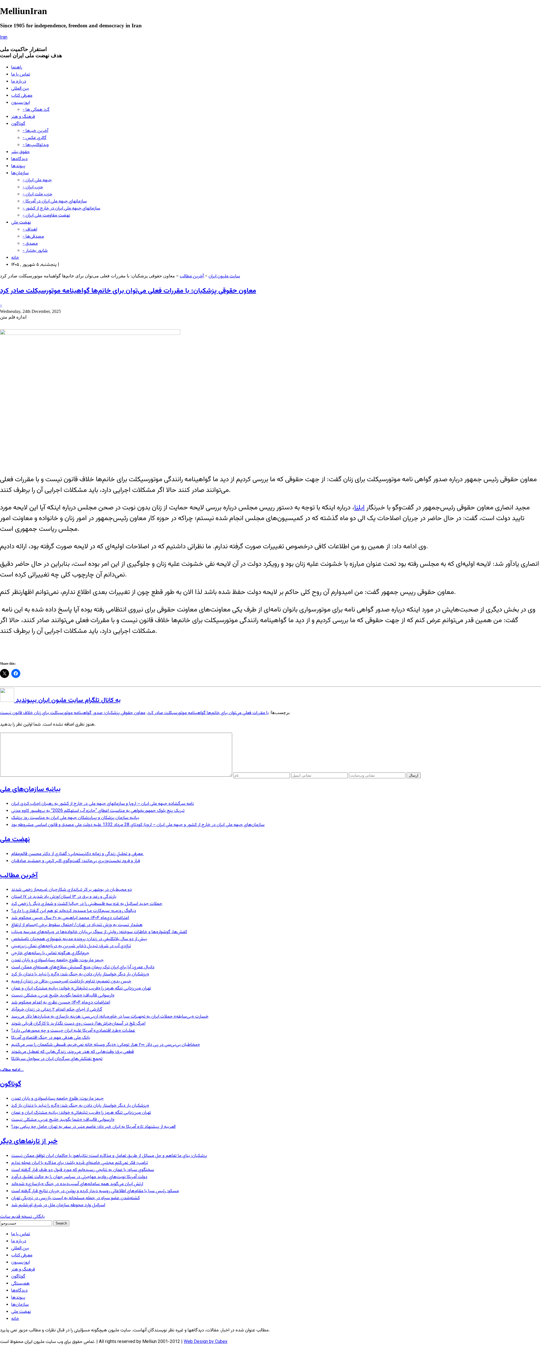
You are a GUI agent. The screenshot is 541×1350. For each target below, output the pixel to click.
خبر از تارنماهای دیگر (28, 1141)
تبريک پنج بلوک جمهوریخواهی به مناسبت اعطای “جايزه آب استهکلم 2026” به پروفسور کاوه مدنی (98, 810)
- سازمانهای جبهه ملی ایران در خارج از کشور (61, 208)
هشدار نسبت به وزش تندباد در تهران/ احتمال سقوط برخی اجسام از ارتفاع (77, 925)
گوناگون (18, 123)
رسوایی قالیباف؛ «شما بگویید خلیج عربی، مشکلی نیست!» (62, 995)
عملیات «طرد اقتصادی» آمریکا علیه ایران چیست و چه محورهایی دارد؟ (73, 1030)
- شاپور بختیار (35, 250)
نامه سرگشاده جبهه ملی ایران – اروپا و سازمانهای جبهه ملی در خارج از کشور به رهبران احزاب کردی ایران (102, 803)
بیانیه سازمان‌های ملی (30, 789)
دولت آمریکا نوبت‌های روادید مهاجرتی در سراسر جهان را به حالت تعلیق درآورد (79, 1177)
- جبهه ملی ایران (37, 180)
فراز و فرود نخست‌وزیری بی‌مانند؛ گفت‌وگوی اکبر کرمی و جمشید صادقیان (75, 861)
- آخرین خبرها (35, 130)
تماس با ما (20, 74)
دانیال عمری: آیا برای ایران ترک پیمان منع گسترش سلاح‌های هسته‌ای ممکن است (82, 967)
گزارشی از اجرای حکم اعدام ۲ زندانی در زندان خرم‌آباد (56, 1009)
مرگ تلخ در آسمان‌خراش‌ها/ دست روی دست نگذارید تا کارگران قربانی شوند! (78, 1023)
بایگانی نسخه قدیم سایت (22, 1216)
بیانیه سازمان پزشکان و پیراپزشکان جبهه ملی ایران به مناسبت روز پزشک (75, 817)
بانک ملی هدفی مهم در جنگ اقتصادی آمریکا (50, 1037)
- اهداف (30, 229)
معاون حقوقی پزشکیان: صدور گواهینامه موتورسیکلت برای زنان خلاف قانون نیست (72, 713)
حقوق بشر (20, 152)
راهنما (16, 67)
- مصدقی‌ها (33, 236)
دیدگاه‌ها (19, 159)
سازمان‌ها (20, 173)
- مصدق (30, 243)
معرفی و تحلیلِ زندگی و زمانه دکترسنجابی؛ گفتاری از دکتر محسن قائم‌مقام (77, 854)
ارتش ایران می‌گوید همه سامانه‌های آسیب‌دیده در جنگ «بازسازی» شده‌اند (77, 1184)
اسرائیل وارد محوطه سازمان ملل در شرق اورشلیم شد (58, 1205)
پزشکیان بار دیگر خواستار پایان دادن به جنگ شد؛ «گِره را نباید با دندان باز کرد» (80, 974)
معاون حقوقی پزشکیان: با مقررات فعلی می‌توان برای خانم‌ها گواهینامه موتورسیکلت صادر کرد (128, 291)
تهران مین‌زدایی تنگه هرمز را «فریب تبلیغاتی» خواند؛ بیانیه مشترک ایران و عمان (81, 988)
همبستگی (20, 1283)
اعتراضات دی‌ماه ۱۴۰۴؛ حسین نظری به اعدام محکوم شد (60, 1002)
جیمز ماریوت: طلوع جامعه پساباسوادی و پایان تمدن (57, 960)
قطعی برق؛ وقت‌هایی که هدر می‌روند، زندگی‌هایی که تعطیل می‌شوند (72, 1051)
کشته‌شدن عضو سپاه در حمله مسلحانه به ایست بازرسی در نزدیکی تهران (75, 1198)
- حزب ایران (33, 187)
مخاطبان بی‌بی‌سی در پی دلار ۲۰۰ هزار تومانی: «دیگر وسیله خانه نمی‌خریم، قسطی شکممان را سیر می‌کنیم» (105, 1044)
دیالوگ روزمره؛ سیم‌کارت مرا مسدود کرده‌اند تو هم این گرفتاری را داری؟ (73, 910)
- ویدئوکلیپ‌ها (36, 145)
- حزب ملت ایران (37, 194)
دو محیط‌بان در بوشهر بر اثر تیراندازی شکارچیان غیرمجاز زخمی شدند (71, 889)
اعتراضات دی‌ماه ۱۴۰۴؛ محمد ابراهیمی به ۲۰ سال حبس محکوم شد (70, 918)
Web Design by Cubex (205, 1341)
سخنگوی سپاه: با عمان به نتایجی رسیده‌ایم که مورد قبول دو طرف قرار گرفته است (82, 1170)
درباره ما (18, 81)
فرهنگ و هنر (23, 116)
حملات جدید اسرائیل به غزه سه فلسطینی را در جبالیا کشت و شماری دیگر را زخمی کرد (86, 903)
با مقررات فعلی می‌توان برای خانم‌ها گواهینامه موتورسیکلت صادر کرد (208, 713)
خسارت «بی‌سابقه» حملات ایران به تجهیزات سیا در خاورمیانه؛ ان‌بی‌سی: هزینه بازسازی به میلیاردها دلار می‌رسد (110, 1016)
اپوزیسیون (20, 102)
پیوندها (18, 166)
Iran (3, 37)
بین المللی (20, 88)
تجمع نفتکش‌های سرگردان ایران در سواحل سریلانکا (57, 1058)
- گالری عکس (34, 138)
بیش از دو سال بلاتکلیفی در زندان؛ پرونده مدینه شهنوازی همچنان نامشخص (79, 939)
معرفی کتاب (21, 95)
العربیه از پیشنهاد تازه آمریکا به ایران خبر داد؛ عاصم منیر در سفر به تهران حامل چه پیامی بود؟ (93, 1126)
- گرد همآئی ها (36, 109)
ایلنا (359, 507)
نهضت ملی (21, 222)
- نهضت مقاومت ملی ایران (46, 215)
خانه (15, 257)
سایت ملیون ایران (224, 276)
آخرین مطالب (192, 276)
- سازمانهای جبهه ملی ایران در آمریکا (55, 201)
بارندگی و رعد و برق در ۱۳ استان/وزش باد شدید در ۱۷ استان (63, 896)
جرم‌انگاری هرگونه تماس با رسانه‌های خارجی (50, 953)
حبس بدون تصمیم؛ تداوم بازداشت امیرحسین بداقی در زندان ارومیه (71, 981)
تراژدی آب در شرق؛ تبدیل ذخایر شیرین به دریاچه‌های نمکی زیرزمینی (71, 946)
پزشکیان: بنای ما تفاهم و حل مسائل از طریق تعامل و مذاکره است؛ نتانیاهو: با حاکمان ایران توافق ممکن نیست (109, 1155)
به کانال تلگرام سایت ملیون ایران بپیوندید (67, 700)
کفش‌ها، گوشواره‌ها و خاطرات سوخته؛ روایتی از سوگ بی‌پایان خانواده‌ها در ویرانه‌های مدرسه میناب (99, 932)
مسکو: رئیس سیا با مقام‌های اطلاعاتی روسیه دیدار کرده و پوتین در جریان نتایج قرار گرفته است (95, 1191)
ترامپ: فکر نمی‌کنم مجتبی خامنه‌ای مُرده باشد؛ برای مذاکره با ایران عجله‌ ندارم (79, 1162)
